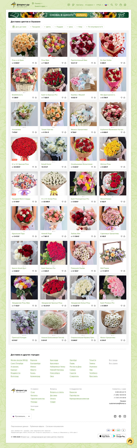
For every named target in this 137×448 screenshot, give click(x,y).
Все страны (113, 363)
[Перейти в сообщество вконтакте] (115, 416)
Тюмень (92, 363)
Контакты (34, 395)
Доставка (53, 395)
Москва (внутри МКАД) (19, 360)
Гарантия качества (38, 398)
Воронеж (33, 360)
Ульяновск (93, 366)
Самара (73, 370)
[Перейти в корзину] (121, 5)
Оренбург (73, 360)
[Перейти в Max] (125, 416)
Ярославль (93, 376)
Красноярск (54, 363)
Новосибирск (55, 373)
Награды (34, 402)
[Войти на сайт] (125, 5)
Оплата (53, 398)
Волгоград (14, 376)
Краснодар (54, 360)
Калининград (35, 376)
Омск (52, 376)
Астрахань (15, 366)
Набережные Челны (57, 366)
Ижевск (33, 366)
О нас (33, 392)
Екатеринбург (35, 363)
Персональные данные (19, 426)
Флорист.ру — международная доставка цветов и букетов (42, 437)
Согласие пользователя (54, 426)
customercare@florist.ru (117, 403)
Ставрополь (74, 376)
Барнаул (14, 370)
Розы (33, 409)
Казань (33, 373)
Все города (113, 360)
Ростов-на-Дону (75, 366)
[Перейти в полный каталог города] (20, 5)
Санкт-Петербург (17, 363)
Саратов (73, 373)
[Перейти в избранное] (116, 5)
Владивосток (15, 373)
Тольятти (92, 360)
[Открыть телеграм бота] (120, 416)
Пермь (72, 363)
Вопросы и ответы (57, 392)
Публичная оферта (37, 426)
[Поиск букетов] (112, 5)
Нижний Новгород (57, 370)
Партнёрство (74, 395)
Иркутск (33, 370)
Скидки (52, 402)
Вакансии (73, 392)
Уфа (91, 370)
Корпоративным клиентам (79, 398)
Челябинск (93, 373)
